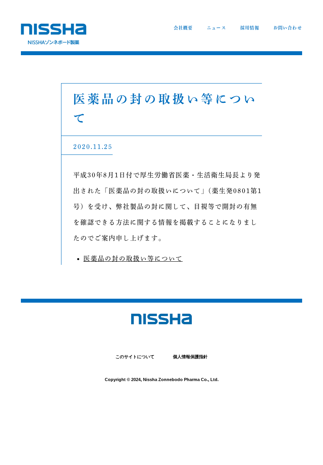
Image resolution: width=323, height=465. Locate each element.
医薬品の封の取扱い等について (133, 258)
